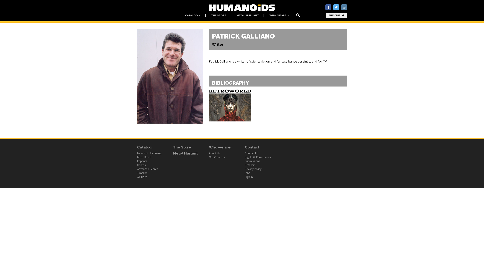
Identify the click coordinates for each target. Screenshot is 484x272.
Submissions (252, 161)
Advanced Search (147, 169)
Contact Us (251, 153)
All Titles (142, 177)
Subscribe (334, 15)
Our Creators (217, 157)
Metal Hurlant (248, 15)
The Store (218, 15)
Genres (141, 165)
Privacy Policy (253, 169)
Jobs (247, 173)
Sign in (249, 177)
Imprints (142, 161)
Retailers (250, 165)
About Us (214, 153)
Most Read (143, 157)
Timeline (142, 173)
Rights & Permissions (258, 157)
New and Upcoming (149, 153)
